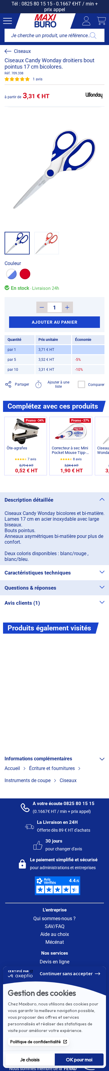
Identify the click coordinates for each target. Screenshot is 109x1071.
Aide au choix (54, 934)
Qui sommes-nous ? (54, 918)
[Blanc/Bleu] (11, 274)
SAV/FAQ (54, 926)
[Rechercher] (93, 35)
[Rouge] (25, 274)
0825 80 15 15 (36, 4)
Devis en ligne (54, 962)
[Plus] (67, 307)
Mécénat (54, 942)
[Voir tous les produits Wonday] (93, 95)
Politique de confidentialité (35, 1041)
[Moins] (42, 307)
